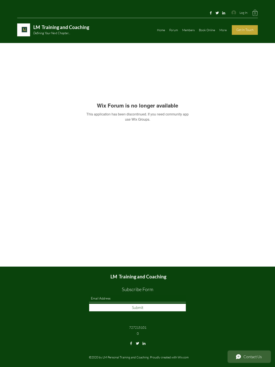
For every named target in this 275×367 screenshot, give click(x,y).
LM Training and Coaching (61, 27)
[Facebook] (211, 13)
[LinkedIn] (224, 13)
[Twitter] (217, 13)
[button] (255, 13)
